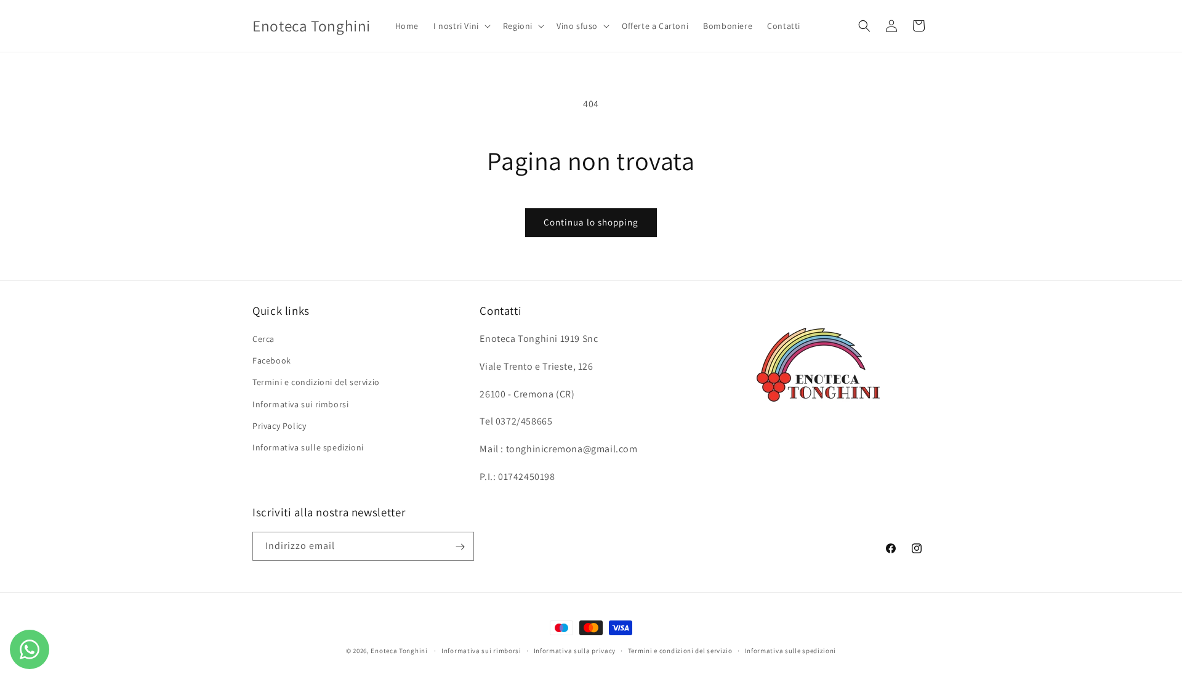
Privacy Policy (279, 425)
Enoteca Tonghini (399, 650)
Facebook (271, 361)
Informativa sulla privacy (575, 650)
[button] (461, 26)
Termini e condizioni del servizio (316, 382)
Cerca (263, 339)
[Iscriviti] (459, 546)
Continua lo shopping (591, 222)
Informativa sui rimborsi (300, 404)
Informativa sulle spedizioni (308, 447)
